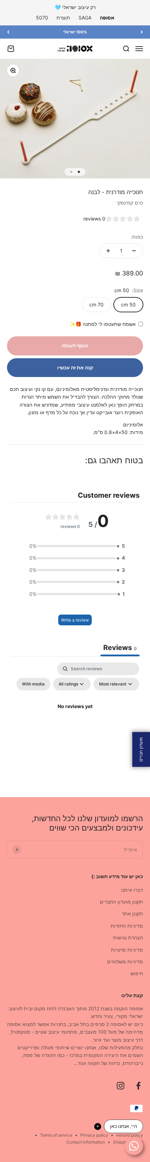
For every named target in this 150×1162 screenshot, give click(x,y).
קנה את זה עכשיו (75, 367)
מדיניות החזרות (127, 926)
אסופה (107, 18)
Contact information (85, 1142)
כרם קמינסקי (130, 203)
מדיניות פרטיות (127, 950)
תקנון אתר (132, 913)
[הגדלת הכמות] (108, 251)
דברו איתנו (132, 890)
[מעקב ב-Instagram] (120, 1085)
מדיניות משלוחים (125, 961)
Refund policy (129, 1135)
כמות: (137, 237)
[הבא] (8, 32)
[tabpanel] (75, 722)
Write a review (75, 620)
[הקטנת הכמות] (134, 251)
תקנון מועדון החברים (121, 902)
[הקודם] (142, 32)
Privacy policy (94, 1135)
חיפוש (136, 973)
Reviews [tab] (120, 647)
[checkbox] (33, 684)
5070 (42, 18)
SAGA (84, 18)
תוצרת (63, 18)
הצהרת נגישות (128, 937)
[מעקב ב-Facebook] (138, 1085)
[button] (75, 546)
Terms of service (56, 1135)
